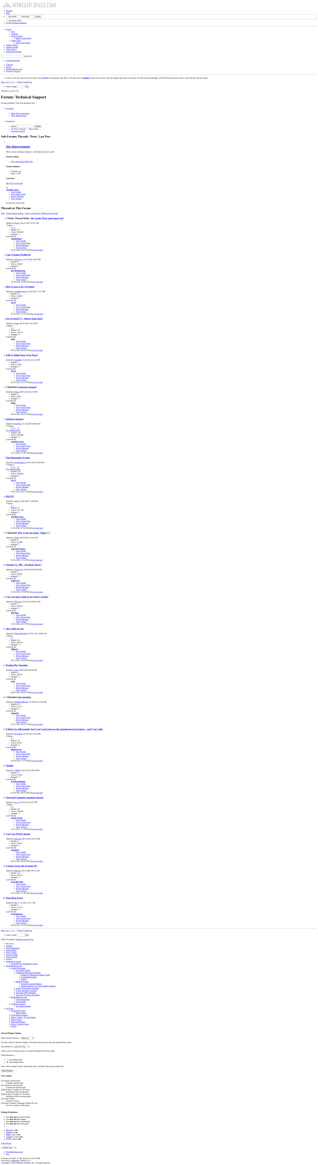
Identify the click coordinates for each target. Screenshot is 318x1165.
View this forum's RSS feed (22, 162)
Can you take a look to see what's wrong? (27, 596)
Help (8, 13)
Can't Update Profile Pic (18, 254)
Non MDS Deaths (23, 970)
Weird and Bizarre (18, 1022)
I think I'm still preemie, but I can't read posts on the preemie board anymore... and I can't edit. (54, 729)
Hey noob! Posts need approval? (47, 218)
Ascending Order (15, 1060)
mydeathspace (19, 462)
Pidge (16, 323)
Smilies (9, 1132)
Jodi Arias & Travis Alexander (28, 995)
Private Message (17, 196)
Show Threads (19, 129)
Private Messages (13, 948)
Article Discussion (18, 968)
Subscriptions (11, 950)
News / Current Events (20, 1024)
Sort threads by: (7, 1047)
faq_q (16, 802)
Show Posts (33, 129)
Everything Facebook (19, 1015)
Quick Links (16, 40)
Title (2, 213)
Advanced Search (13, 60)
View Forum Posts (18, 194)
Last (25, 82)
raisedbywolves (20, 291)
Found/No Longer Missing (31, 984)
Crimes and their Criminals (26, 991)
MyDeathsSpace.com (14, 1152)
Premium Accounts (13, 961)
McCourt (17, 602)
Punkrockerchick (21, 633)
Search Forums (12, 955)
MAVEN (18, 424)
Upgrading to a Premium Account (24, 964)
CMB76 (17, 770)
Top (31, 939)
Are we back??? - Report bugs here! (24, 318)
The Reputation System (18, 457)
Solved (23, 979)
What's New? (11, 49)
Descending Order (16, 1062)
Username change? (27, 387)
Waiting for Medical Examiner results (35, 975)
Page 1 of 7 (5, 82)
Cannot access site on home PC (21, 866)
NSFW (14, 1026)
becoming (18, 734)
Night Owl (18, 570)
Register (9, 11)
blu (15, 903)
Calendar (14, 34)
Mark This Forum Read (20, 113)
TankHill (17, 360)
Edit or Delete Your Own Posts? (22, 355)
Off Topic (10, 1008)
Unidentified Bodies (29, 977)
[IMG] (8, 1135)
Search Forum (10, 121)
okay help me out (15, 628)
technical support (14, 419)
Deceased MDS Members (26, 993)
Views (27, 213)
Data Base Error (14, 898)
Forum (8, 29)
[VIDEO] (10, 1137)
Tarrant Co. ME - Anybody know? (24, 564)
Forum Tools (10, 108)
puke (16, 670)
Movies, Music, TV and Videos (23, 1017)
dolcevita (17, 839)
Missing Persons (22, 982)
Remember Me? (14, 21)
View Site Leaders (23, 43)
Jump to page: (11, 86)
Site (7, 183)
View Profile (16, 192)
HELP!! (10, 496)
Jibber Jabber (21, 1013)
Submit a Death (12, 47)
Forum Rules (6, 1143)
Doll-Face (18, 259)
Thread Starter (11, 213)
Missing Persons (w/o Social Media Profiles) (38, 986)
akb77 (16, 501)
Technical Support (18, 1004)
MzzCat (17, 871)
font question (24, 697)
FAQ (13, 32)
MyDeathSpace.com (14, 69)
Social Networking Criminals (27, 988)
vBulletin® (15, 1161)
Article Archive (12, 45)
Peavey (17, 223)
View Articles (16, 199)
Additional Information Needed (28, 973)
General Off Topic (18, 1011)
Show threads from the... (10, 1038)
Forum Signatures (23, 999)
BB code (9, 1130)
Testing (9, 765)
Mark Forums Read (23, 38)
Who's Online (11, 953)
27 (18, 467)
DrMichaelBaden (21, 702)
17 (18, 428)
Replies (20, 213)
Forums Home (11, 957)
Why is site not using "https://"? (34, 533)
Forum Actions (17, 36)
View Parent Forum (18, 116)
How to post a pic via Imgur (20, 286)
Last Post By (35, 213)
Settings (9, 946)
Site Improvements (18, 146)
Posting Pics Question (17, 665)
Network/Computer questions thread (24, 797)
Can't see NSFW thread (18, 834)
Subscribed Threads (13, 52)
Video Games (16, 1020)
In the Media (21, 1002)
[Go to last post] (36, 250)
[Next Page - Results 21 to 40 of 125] (20, 82)
